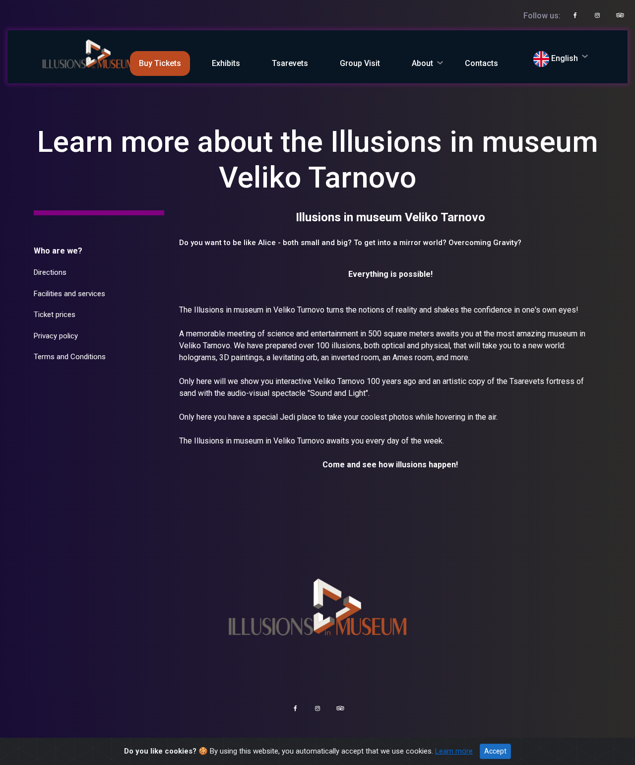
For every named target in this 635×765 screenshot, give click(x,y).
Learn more (454, 751)
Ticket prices (54, 314)
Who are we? (58, 250)
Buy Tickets (160, 63)
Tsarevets (290, 63)
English (563, 58)
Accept (495, 751)
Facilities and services (69, 293)
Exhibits (226, 63)
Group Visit (360, 63)
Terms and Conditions (70, 356)
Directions (50, 272)
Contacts (481, 63)
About (422, 63)
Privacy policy (56, 335)
